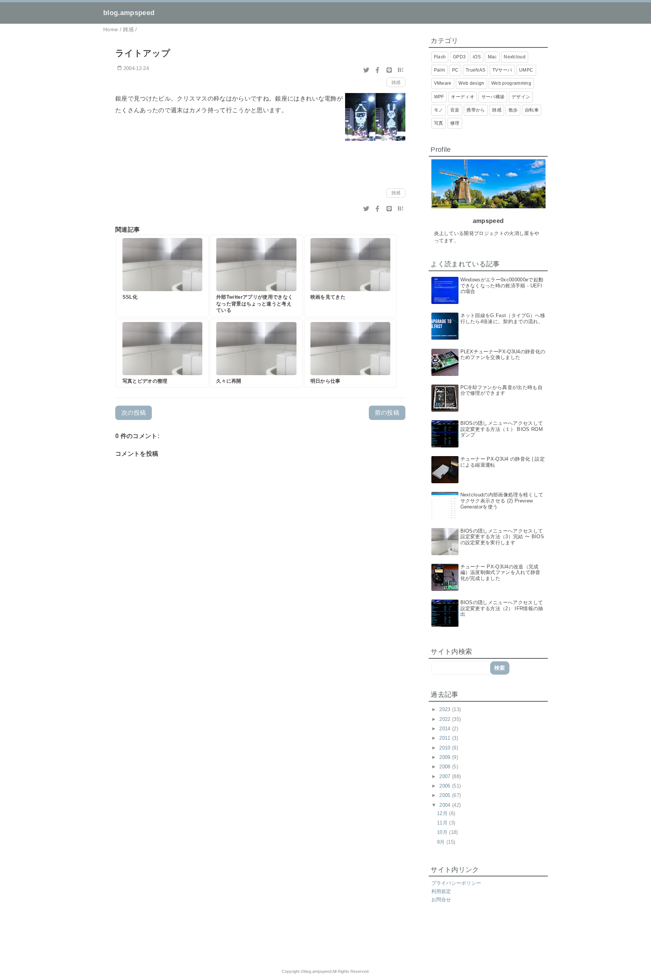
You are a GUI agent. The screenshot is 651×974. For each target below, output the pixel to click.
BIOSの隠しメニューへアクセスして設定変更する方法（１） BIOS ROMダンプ (501, 429)
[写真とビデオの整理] (162, 353)
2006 (445, 786)
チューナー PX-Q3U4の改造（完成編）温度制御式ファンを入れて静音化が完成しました (500, 572)
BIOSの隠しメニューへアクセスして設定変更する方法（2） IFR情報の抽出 (501, 608)
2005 (445, 795)
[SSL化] (162, 276)
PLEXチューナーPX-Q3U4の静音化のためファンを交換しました (503, 354)
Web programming (511, 83)
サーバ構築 (493, 96)
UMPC (526, 70)
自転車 (532, 110)
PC (455, 70)
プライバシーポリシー (456, 883)
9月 (441, 842)
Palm (439, 70)
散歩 (513, 110)
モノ (438, 110)
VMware (443, 83)
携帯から (475, 110)
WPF (439, 96)
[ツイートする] (366, 70)
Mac (492, 57)
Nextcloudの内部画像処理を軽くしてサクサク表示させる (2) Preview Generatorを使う (502, 500)
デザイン (521, 96)
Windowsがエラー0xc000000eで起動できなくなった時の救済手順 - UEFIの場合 (502, 285)
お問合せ (441, 899)
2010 (445, 748)
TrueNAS (475, 70)
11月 (443, 823)
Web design (471, 83)
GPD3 (459, 57)
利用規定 (441, 891)
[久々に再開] (256, 353)
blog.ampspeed (128, 13)
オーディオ (462, 96)
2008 (445, 766)
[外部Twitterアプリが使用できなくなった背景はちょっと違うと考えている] (256, 276)
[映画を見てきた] (350, 276)
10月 (443, 832)
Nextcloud (515, 57)
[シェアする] (377, 70)
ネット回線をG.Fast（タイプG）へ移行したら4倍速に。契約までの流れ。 (502, 318)
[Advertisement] (200, 940)
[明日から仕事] (350, 353)
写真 (438, 123)
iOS (477, 57)
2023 (445, 709)
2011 (445, 738)
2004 (445, 805)
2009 (445, 757)
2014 (445, 728)
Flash (440, 57)
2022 (445, 719)
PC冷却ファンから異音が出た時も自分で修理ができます (501, 390)
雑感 (396, 82)
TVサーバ (502, 70)
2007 (445, 776)
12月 (443, 813)
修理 (455, 123)
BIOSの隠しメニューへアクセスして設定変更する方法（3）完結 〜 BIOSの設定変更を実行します (502, 536)
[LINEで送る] (389, 70)
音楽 (455, 110)
